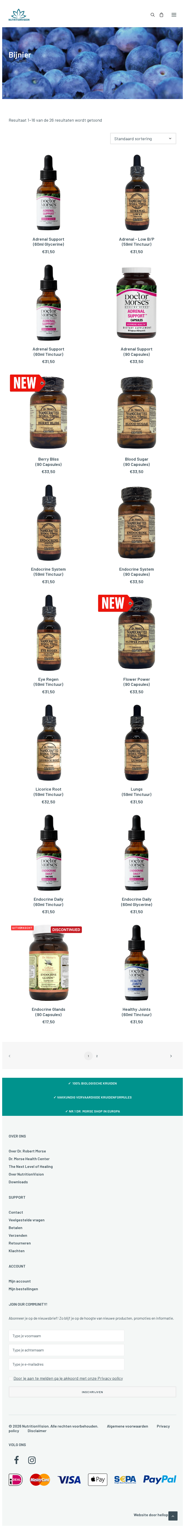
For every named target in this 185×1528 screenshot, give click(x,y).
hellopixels (167, 1514)
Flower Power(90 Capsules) (136, 681)
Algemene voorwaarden (127, 1426)
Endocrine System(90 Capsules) (136, 571)
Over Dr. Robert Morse (27, 1151)
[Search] (150, 15)
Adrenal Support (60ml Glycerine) (48, 241)
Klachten (17, 1250)
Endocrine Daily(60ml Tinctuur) (48, 901)
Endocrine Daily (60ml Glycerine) (136, 901)
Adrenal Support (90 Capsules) (136, 351)
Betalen (15, 1227)
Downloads (18, 1181)
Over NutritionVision (26, 1174)
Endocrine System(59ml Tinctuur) (48, 571)
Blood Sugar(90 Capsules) (137, 461)
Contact (16, 1212)
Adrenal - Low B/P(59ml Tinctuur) (136, 241)
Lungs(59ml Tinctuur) (136, 791)
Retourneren (20, 1243)
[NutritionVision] (19, 15)
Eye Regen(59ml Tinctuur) (48, 681)
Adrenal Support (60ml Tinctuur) (48, 351)
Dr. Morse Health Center (29, 1158)
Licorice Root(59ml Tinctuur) (48, 791)
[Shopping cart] (159, 15)
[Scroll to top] (173, 1515)
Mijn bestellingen (23, 1288)
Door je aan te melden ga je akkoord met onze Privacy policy (68, 1378)
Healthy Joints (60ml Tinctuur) (136, 1011)
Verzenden (18, 1235)
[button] (174, 14)
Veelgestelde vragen (27, 1219)
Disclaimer (37, 1430)
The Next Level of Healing (31, 1166)
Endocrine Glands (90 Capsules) (48, 1011)
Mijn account (20, 1281)
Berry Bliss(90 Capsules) (48, 461)
